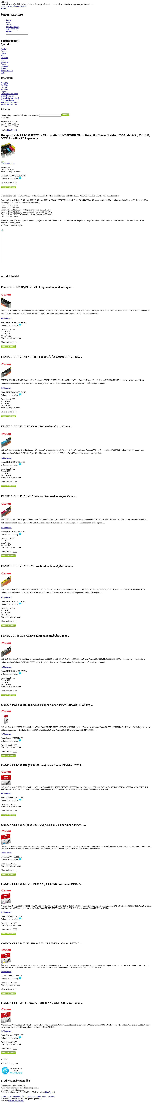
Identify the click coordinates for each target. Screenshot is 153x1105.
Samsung (4, 62)
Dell (2, 73)
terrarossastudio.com (16, 1101)
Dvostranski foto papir (9, 94)
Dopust (3, 92)
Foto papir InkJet (7, 100)
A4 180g (4, 83)
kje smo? (9, 31)
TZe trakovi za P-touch (9, 102)
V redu (3, 8)
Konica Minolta (7, 71)
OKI (2, 60)
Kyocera (4, 68)
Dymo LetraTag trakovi (10, 98)
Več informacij (6, 318)
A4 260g (4, 89)
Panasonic (5, 66)
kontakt (8, 24)
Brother (4, 49)
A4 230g (4, 87)
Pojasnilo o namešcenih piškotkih (13, 6)
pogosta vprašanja (12, 27)
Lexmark (4, 58)
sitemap (52, 1096)
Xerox (3, 64)
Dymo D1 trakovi (7, 96)
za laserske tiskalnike (9, 104)
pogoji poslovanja (12, 29)
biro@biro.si (12, 130)
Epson (3, 53)
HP (2, 55)
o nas (8, 22)
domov (8, 20)
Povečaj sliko (9, 163)
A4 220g (4, 85)
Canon (3, 51)
